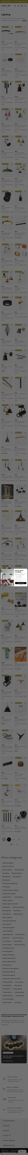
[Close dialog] (26, 569)
